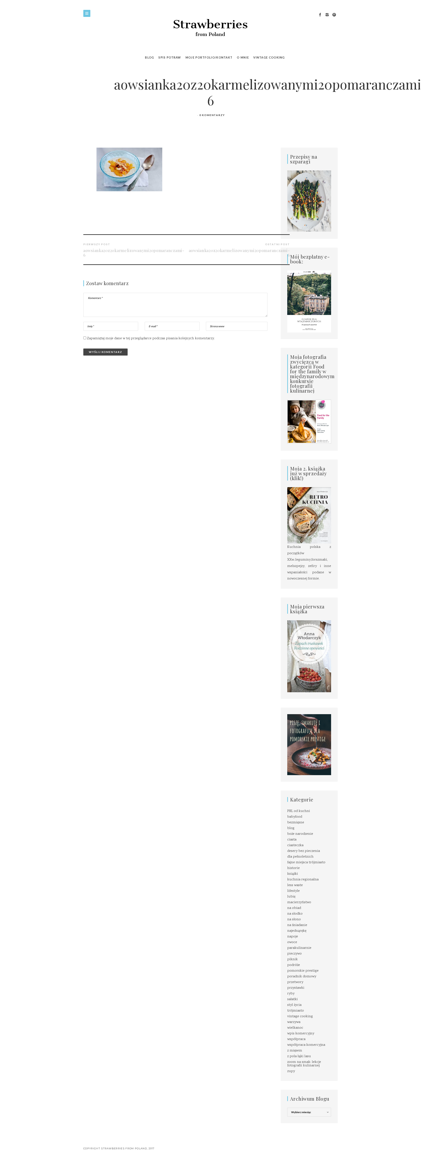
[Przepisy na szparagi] (309, 201)
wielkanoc (295, 1027)
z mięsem (294, 1050)
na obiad (294, 908)
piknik (292, 959)
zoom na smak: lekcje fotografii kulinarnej (304, 1064)
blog (290, 828)
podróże (293, 965)
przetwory (295, 982)
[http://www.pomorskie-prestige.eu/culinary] (309, 744)
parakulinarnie (299, 948)
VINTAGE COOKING (269, 57)
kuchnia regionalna (303, 879)
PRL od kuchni (298, 811)
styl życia (294, 1005)
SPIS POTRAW (169, 57)
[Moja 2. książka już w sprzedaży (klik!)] (309, 515)
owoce (292, 942)
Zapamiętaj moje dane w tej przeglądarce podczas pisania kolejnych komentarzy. (151, 338)
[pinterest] (334, 15)
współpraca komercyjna (306, 1045)
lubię (291, 896)
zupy (291, 1071)
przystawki (295, 988)
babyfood (294, 816)
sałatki (292, 999)
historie (293, 868)
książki (292, 873)
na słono (294, 919)
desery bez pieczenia (303, 851)
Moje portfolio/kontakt (209, 57)
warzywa (293, 1022)
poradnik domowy (301, 976)
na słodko (295, 913)
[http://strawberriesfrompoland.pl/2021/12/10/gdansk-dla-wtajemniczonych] (309, 301)
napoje (292, 936)
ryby (290, 993)
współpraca (296, 1039)
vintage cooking (300, 1016)
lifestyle (293, 891)
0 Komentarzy (212, 115)
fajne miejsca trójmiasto (306, 862)
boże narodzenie (300, 834)
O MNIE (243, 57)
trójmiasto (295, 1010)
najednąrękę (296, 930)
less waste (295, 885)
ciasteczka (295, 845)
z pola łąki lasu (299, 1056)
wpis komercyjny (300, 1033)
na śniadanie (297, 925)
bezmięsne (295, 822)
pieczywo (294, 953)
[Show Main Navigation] (86, 13)
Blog (149, 57)
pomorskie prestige (303, 970)
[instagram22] (327, 15)
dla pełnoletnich (300, 856)
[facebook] (320, 15)
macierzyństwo (299, 902)
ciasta (291, 839)
